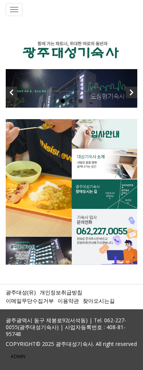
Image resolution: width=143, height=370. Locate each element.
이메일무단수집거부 (30, 300)
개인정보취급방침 (61, 292)
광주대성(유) (21, 292)
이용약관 (68, 300)
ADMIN (18, 356)
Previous (11, 94)
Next (131, 94)
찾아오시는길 (99, 300)
